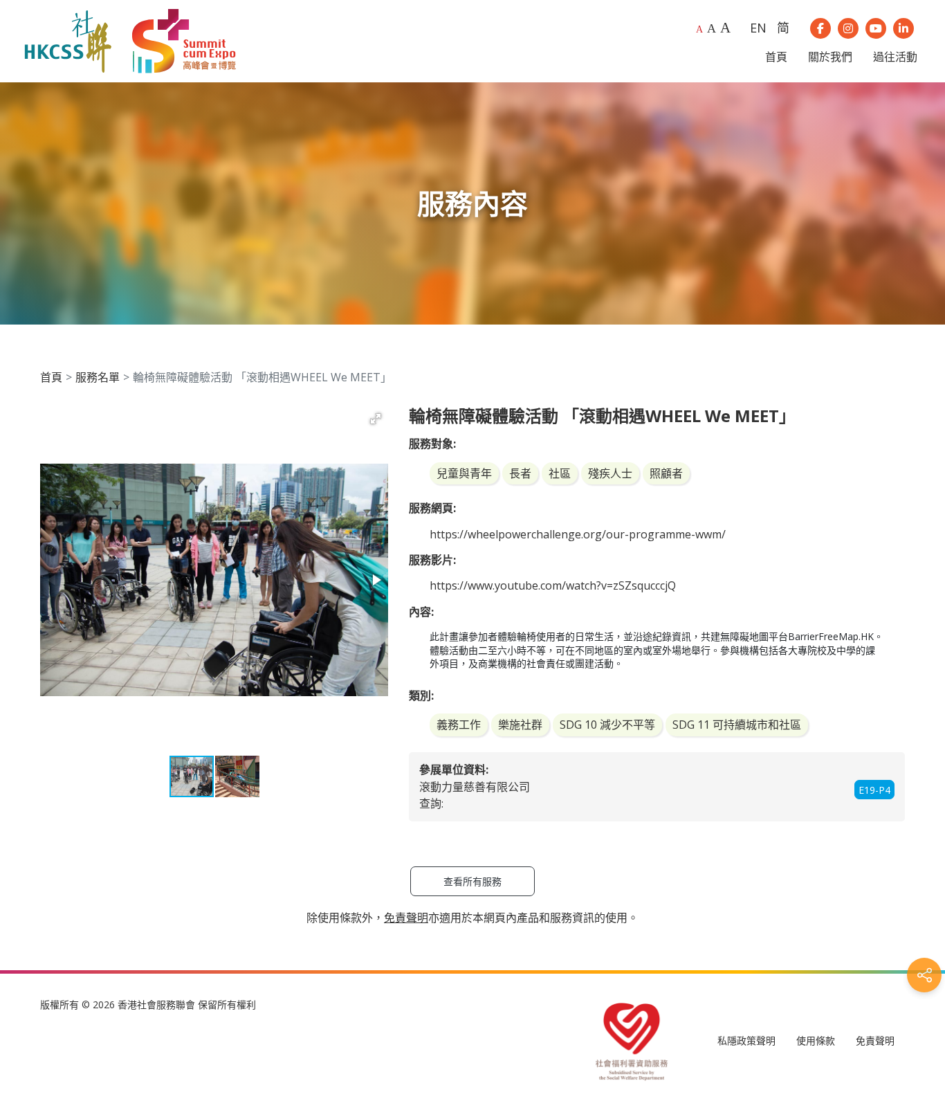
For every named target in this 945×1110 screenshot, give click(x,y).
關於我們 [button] (830, 56)
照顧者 (666, 473)
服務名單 (97, 377)
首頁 (51, 377)
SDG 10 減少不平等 (607, 724)
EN (758, 27)
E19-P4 (874, 790)
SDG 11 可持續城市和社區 (736, 724)
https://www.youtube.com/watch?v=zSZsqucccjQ (553, 585)
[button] (376, 419)
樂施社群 (520, 724)
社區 (560, 473)
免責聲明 (875, 1040)
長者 (520, 473)
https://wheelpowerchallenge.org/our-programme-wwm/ (578, 534)
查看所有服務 (472, 881)
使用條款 (815, 1040)
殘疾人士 (610, 473)
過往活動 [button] (895, 56)
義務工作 (459, 724)
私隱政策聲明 (746, 1040)
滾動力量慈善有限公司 (474, 786)
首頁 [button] (776, 56)
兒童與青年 (464, 473)
